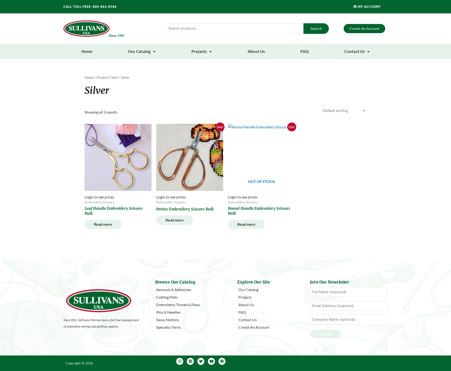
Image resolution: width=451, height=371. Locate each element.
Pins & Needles (168, 312)
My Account (369, 6)
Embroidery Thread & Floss (178, 304)
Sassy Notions (167, 319)
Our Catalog (139, 51)
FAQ (304, 51)
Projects (199, 51)
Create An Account (253, 327)
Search (316, 28)
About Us (256, 51)
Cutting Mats (167, 297)
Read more (103, 224)
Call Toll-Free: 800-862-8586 (90, 6)
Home (86, 51)
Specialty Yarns (168, 327)
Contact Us (354, 51)
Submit (325, 334)
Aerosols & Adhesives (173, 289)
